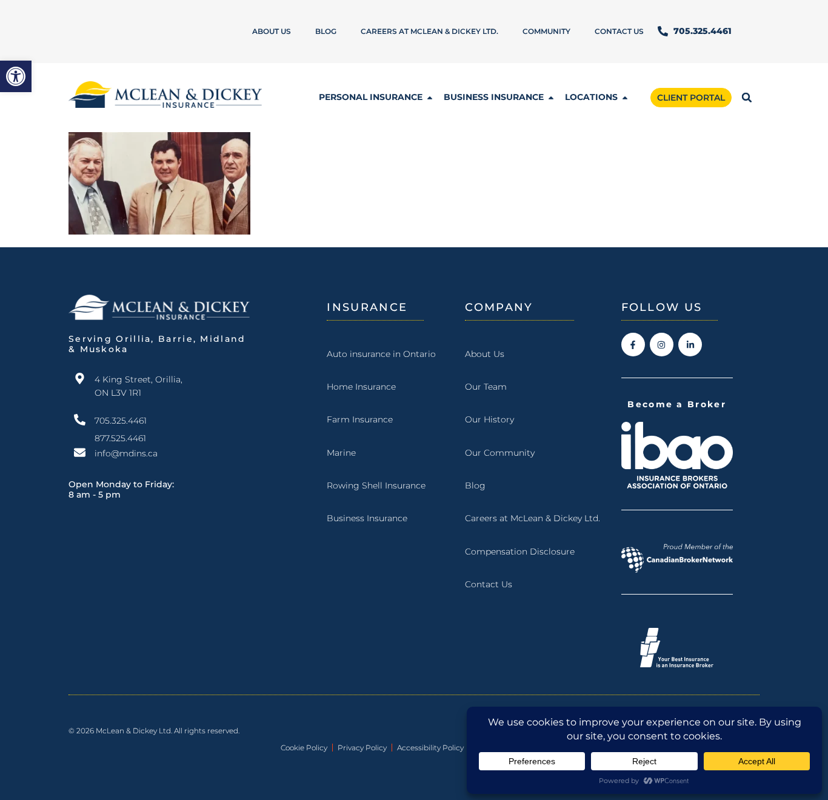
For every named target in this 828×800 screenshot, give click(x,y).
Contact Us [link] (619, 31)
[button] (747, 97)
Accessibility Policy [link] (430, 747)
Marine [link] (341, 452)
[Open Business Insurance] (551, 97)
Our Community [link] (500, 452)
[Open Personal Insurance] (430, 97)
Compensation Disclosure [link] (520, 551)
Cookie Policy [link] (304, 747)
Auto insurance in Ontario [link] (381, 353)
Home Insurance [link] (361, 386)
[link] (16, 76)
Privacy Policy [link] (362, 747)
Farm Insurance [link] (360, 419)
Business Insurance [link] (367, 518)
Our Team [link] (486, 386)
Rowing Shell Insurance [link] (376, 485)
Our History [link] (489, 419)
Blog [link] (325, 31)
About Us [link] (271, 31)
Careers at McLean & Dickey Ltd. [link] (429, 31)
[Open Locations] (625, 97)
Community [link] (546, 31)
